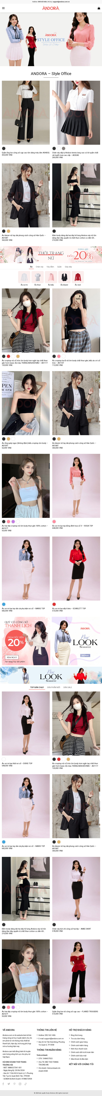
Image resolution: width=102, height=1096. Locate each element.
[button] (3, 8)
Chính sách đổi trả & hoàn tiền (82, 1052)
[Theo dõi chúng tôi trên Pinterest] (14, 1083)
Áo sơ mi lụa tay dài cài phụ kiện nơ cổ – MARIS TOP (23, 608)
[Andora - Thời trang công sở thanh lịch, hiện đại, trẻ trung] (51, 8)
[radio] (4, 148)
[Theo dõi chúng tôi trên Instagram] (20, 1083)
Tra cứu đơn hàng (78, 1039)
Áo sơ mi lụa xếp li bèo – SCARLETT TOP (69, 608)
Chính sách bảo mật (78, 1056)
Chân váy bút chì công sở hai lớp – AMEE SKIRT (71, 929)
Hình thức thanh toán (79, 1049)
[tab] (31, 267)
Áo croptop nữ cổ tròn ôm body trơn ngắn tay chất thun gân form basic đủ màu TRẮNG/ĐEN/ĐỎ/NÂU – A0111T (25, 361)
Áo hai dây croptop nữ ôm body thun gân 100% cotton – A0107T (25, 527)
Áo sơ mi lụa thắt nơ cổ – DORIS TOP (17, 763)
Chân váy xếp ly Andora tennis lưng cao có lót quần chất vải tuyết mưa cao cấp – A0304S (75, 154)
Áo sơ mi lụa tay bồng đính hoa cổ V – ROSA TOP (72, 526)
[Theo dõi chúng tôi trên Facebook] (3, 1083)
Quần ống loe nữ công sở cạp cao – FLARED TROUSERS (75, 1011)
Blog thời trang (76, 1035)
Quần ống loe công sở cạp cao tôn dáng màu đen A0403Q (25, 153)
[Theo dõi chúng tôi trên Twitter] (8, 1083)
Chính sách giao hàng (79, 1042)
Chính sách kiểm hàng (79, 1045)
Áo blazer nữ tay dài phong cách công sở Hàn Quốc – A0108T (24, 236)
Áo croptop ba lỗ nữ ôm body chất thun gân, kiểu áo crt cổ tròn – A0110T (76, 361)
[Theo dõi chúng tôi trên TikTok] (25, 1083)
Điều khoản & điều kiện (79, 1059)
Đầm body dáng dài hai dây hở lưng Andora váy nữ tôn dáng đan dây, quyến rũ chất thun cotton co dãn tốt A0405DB (74, 236)
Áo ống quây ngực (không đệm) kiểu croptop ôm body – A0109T (25, 444)
